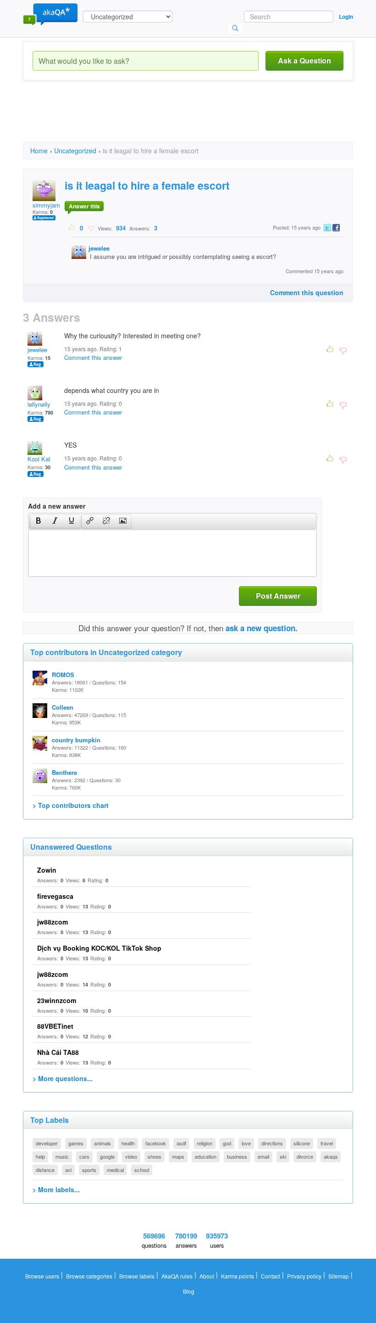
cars (84, 1156)
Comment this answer (93, 357)
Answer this (84, 206)
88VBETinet (55, 1026)
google (107, 1156)
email (263, 1156)
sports (89, 1169)
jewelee (99, 248)
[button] (38, 521)
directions (272, 1143)
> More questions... (63, 1078)
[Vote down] (91, 227)
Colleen (62, 707)
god (227, 1143)
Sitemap (338, 1276)
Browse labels (137, 1276)
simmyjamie (49, 205)
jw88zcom (52, 921)
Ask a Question (304, 60)
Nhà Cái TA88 (58, 1052)
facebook (155, 1143)
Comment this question (306, 292)
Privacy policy (304, 1276)
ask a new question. (262, 627)
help (40, 1156)
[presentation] (38, 521)
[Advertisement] (190, 119)
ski (283, 1156)
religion (204, 1143)
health (128, 1143)
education (205, 1156)
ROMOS (63, 674)
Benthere (64, 772)
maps (178, 1156)
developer (47, 1143)
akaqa (330, 1156)
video (131, 1156)
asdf (181, 1143)
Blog (188, 1291)
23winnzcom (56, 1000)
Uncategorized (75, 150)
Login (346, 16)
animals (102, 1143)
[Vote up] (72, 227)
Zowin (46, 870)
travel (327, 1143)
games (75, 1143)
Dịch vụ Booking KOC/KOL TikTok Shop (99, 948)
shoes (154, 1156)
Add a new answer (56, 505)
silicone (301, 1143)
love (246, 1143)
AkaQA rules (177, 1276)
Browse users (42, 1276)
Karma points (237, 1276)
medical (115, 1169)
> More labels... (56, 1189)
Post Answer (278, 595)
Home (39, 150)
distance (45, 1169)
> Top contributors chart (71, 805)
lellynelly (39, 404)
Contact (270, 1276)
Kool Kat (39, 458)
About (206, 1276)
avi (68, 1169)
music (62, 1156)
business (237, 1156)
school (141, 1169)
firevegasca (55, 896)
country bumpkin (76, 739)
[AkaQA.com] (50, 13)
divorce (305, 1156)
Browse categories (89, 1276)
